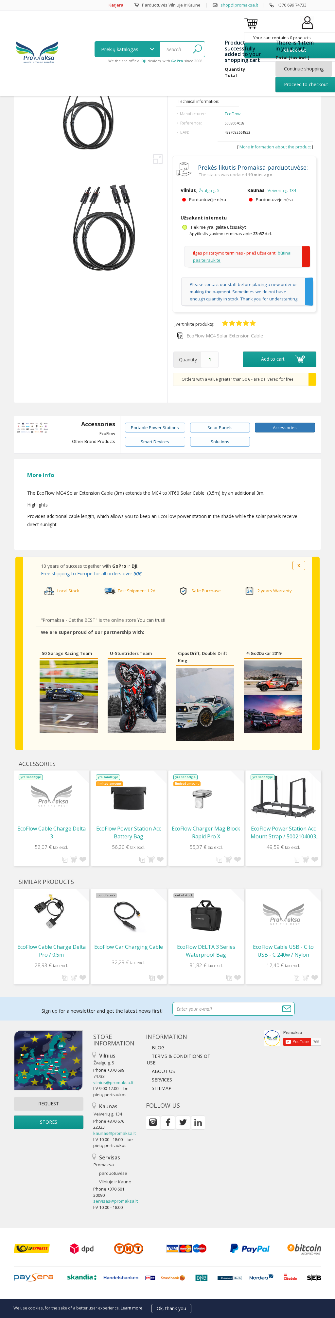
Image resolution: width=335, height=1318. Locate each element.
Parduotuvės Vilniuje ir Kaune (171, 5)
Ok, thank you (171, 1308)
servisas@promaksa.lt (115, 1201)
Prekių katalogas (120, 49)
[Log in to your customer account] (307, 29)
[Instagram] (153, 1123)
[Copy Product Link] (180, 336)
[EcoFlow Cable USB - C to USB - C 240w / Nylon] (283, 916)
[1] (197, 49)
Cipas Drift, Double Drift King (202, 656)
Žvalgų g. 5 (209, 190)
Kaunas (108, 1110)
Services (162, 1080)
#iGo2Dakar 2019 (263, 653)
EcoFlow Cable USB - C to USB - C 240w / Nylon (283, 950)
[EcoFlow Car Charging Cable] (128, 916)
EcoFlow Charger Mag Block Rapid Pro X (206, 832)
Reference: (191, 123)
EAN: (184, 132)
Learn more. (132, 1307)
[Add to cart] (73, 859)
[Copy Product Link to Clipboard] (65, 860)
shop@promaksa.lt (239, 5)
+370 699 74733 (292, 5)
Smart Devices (155, 442)
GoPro (119, 566)
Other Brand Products (93, 441)
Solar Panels (220, 427)
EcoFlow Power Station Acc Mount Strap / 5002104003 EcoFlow (283, 832)
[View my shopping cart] (252, 23)
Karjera (116, 5)
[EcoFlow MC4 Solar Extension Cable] (107, 285)
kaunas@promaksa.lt (114, 1133)
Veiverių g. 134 (282, 190)
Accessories (98, 424)
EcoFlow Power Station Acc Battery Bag (128, 832)
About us (163, 1071)
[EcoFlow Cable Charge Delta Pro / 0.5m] (51, 911)
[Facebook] (168, 1123)
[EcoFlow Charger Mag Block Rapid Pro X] (206, 797)
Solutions (220, 442)
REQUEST (48, 1103)
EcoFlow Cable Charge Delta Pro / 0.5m (51, 950)
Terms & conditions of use (178, 1059)
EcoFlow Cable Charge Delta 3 (51, 832)
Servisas (112, 1169)
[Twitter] (183, 1123)
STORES (48, 1122)
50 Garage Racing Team (67, 653)
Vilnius (104, 1059)
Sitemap (161, 1088)
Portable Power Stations (155, 427)
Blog (158, 1047)
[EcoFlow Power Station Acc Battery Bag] (128, 797)
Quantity (188, 359)
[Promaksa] (37, 53)
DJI (134, 566)
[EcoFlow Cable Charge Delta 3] (51, 797)
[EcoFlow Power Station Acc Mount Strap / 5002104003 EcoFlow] (283, 796)
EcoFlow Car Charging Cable (128, 946)
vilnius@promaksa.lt (113, 1082)
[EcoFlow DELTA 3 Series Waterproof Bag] (206, 916)
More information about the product (275, 147)
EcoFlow (232, 114)
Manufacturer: (193, 114)
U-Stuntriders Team (131, 653)
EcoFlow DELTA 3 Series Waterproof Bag (206, 950)
